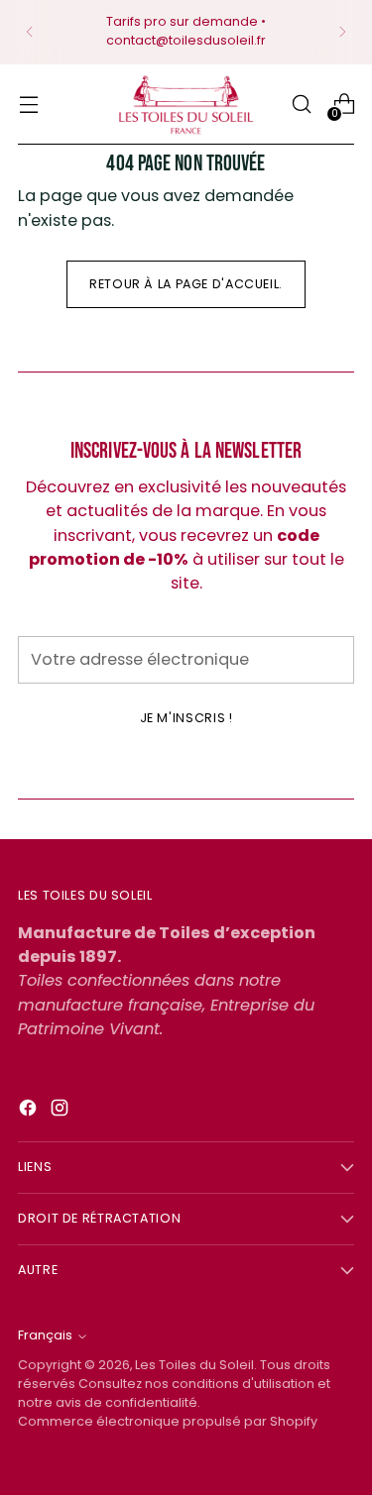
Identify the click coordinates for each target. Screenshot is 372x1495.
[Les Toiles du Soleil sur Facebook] (30, 1111)
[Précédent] (30, 32)
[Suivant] (342, 32)
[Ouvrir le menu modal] (28, 104)
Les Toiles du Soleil (194, 1364)
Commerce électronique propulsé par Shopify (167, 1421)
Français (45, 1335)
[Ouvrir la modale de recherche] (301, 104)
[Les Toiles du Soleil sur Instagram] (61, 1111)
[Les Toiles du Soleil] (186, 104)
